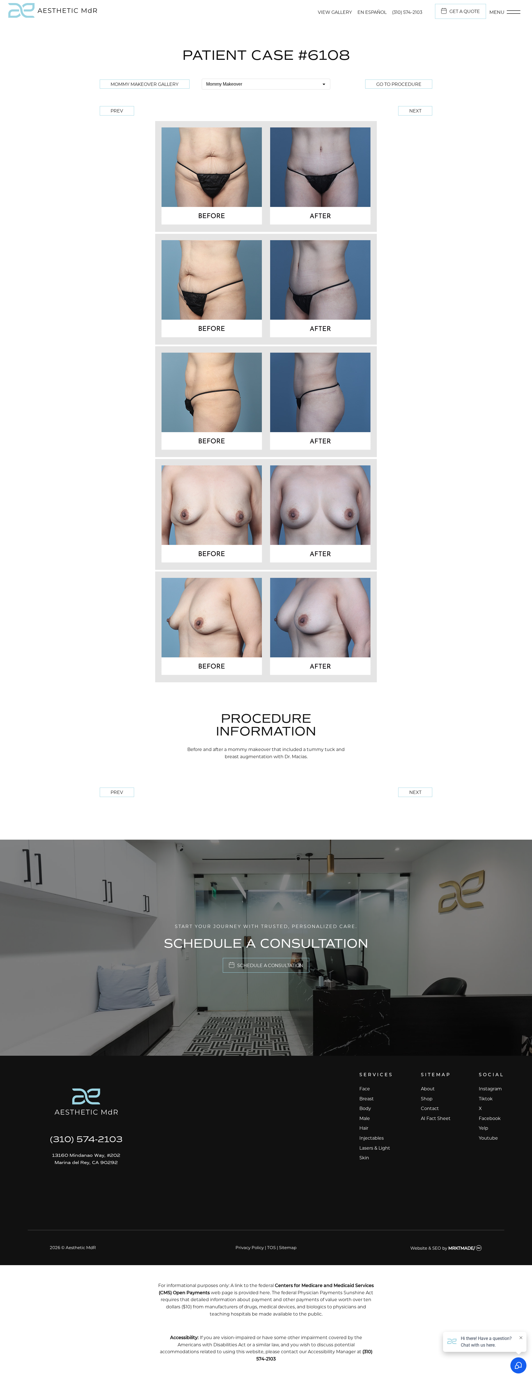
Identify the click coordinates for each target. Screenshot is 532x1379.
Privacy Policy (250, 1247)
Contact (430, 1108)
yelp (483, 1128)
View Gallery (335, 12)
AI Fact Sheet (436, 1118)
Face (364, 1088)
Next (415, 111)
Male (364, 1118)
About (428, 1088)
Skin (364, 1157)
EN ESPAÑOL (372, 12)
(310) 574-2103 (407, 12)
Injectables (371, 1138)
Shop (427, 1098)
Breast (366, 1098)
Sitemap (287, 1247)
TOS (271, 1247)
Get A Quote (464, 11)
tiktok (486, 1098)
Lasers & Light (374, 1148)
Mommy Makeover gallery (144, 84)
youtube (488, 1138)
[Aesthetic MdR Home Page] (86, 1102)
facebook (490, 1118)
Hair (363, 1128)
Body (365, 1108)
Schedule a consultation (270, 965)
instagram (490, 1088)
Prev (117, 111)
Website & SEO (425, 1248)
